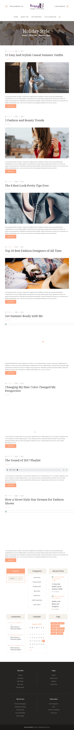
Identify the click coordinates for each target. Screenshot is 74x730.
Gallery (53, 681)
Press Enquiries (53, 703)
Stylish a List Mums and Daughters (56, 604)
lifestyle (61, 628)
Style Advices (20, 709)
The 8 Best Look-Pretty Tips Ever (27, 185)
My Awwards (20, 687)
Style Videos (37, 604)
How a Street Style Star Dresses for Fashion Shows (34, 501)
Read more (11, 106)
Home (24, 35)
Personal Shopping (20, 703)
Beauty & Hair (37, 582)
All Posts (33, 35)
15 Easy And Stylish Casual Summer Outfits (34, 55)
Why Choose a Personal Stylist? (15, 628)
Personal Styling (20, 713)
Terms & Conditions (54, 709)
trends (60, 633)
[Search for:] (15, 578)
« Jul (30, 650)
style (53, 633)
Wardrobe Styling (20, 706)
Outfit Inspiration (37, 600)
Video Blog (53, 684)
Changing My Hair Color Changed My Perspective (30, 389)
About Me (20, 678)
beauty (54, 623)
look (53, 631)
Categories (54, 713)
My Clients (20, 681)
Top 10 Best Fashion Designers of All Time (33, 250)
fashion (60, 623)
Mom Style (37, 591)
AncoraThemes (28, 727)
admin (9, 51)
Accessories (37, 577)
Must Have (37, 595)
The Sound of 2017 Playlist (23, 460)
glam (53, 628)
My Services (53, 678)
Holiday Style (37, 586)
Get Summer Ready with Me (24, 316)
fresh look (55, 626)
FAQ (53, 706)
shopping (60, 631)
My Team (20, 684)
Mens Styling (20, 716)
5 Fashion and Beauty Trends (24, 120)
